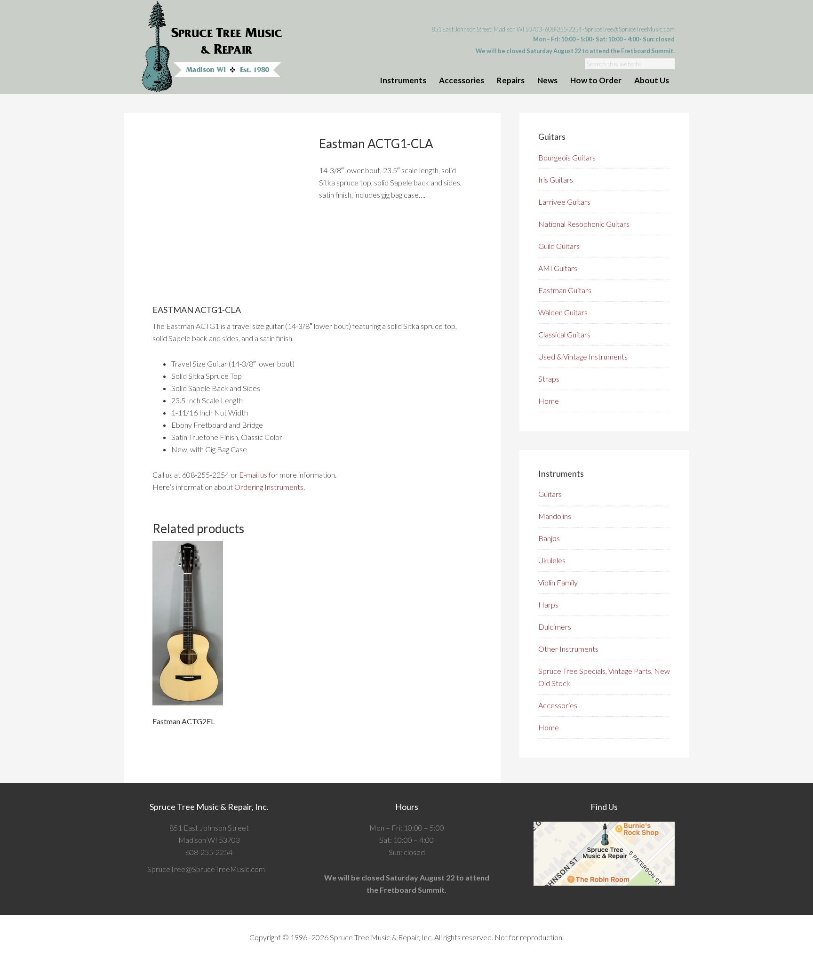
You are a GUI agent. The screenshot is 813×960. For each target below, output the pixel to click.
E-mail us (253, 474)
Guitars (550, 493)
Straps (548, 378)
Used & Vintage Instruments (583, 356)
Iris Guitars (555, 179)
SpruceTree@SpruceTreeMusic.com (630, 29)
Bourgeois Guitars (567, 157)
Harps (548, 604)
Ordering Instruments (268, 486)
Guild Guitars (559, 245)
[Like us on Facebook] (268, 868)
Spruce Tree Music (212, 47)
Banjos (549, 538)
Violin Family (558, 582)
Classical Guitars (564, 334)
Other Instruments (568, 648)
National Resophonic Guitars (584, 223)
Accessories (557, 705)
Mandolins (554, 516)
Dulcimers (554, 626)
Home (548, 400)
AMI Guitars (557, 268)
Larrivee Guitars (564, 201)
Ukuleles (552, 560)
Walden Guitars (563, 312)
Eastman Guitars (564, 290)
